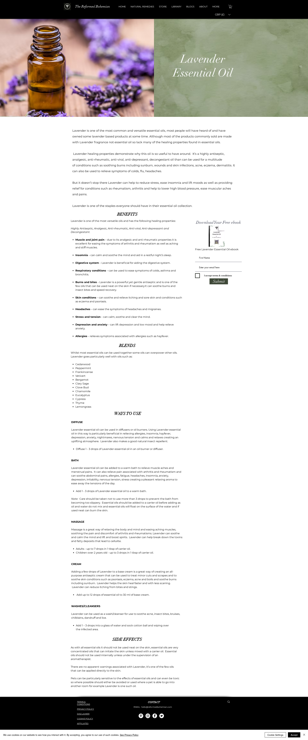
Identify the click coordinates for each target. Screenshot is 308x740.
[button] (142, 6)
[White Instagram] (147, 715)
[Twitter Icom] (161, 715)
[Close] (304, 734)
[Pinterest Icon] (141, 715)
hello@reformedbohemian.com (156, 707)
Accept (294, 734)
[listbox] (223, 15)
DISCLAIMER (83, 714)
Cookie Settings (275, 734)
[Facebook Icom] (154, 715)
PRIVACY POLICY (85, 709)
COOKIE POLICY (85, 718)
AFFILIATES (82, 723)
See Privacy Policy (129, 734)
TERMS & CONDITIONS (83, 703)
